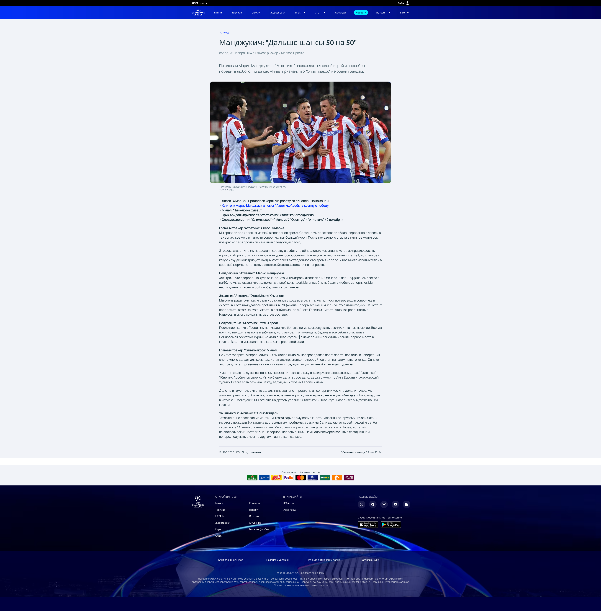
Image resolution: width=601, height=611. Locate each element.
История (254, 516)
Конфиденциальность (231, 560)
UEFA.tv (219, 516)
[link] (218, 12)
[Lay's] (276, 477)
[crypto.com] (313, 477)
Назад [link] (226, 32)
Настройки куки (370, 560)
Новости (254, 509)
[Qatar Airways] (349, 477)
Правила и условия (277, 560)
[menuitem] (219, 12)
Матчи (219, 503)
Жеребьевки (222, 522)
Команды (254, 503)
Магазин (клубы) (259, 529)
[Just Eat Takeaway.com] (337, 477)
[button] (300, 12)
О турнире (255, 522)
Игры (218, 529)
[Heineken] (252, 477)
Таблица (220, 509)
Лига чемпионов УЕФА (198, 12)
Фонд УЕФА (289, 509)
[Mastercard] (300, 477)
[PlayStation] (264, 477)
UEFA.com (289, 503)
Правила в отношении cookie (323, 560)
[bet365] (325, 477)
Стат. (218, 535)
